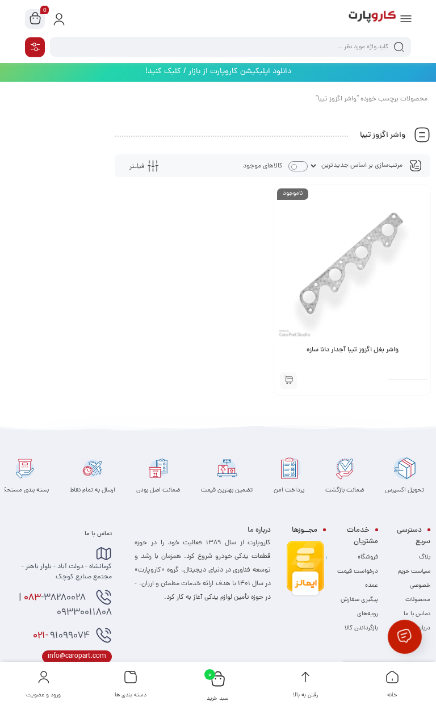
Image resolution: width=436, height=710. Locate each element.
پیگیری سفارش (359, 599)
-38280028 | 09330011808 (65, 605)
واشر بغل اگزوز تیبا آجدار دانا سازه (353, 350)
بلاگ (424, 557)
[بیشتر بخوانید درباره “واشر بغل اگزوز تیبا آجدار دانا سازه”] (288, 380)
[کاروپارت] (372, 19)
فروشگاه (368, 557)
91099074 (61, 636)
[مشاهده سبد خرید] (35, 19)
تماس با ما (417, 614)
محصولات (417, 599)
